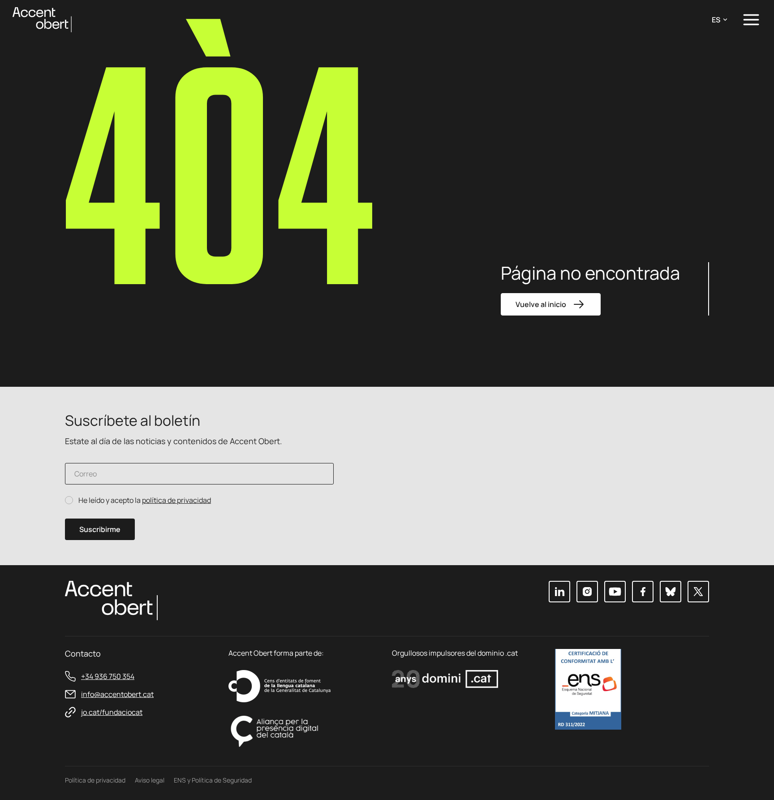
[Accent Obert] (42, 19)
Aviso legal (149, 780)
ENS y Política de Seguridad (213, 780)
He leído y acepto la (144, 500)
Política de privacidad (95, 780)
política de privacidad (176, 500)
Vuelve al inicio (541, 304)
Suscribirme (99, 529)
